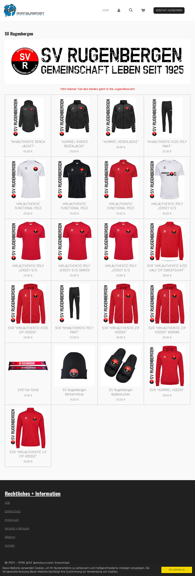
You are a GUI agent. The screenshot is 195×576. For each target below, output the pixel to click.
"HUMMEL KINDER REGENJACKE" (74, 144)
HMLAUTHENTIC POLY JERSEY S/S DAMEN (74, 268)
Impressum (12, 520)
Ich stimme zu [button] (177, 569)
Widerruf (10, 537)
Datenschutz (13, 511)
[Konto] (118, 10)
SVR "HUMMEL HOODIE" (167, 390)
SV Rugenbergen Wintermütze (74, 392)
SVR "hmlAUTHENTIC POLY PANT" (74, 330)
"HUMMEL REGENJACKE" (121, 142)
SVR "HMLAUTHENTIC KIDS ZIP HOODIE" (28, 330)
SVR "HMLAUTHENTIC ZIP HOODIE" (120, 330)
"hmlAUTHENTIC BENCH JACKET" (28, 144)
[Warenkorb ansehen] (143, 10)
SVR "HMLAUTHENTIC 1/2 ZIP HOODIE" (28, 454)
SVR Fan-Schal (28, 390)
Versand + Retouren (17, 529)
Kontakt (10, 546)
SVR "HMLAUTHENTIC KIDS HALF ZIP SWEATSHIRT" (167, 268)
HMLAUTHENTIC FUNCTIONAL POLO (28, 206)
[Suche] (130, 10)
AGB (7, 503)
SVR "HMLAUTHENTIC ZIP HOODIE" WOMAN (167, 330)
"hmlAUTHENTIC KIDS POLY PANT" (167, 144)
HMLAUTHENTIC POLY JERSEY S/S (167, 206)
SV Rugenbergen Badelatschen (121, 392)
